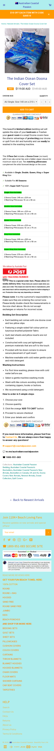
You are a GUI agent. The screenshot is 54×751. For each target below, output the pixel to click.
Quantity (44, 96)
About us (7, 725)
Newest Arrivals (13, 24)
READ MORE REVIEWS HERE (16, 575)
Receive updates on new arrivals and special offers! (24, 524)
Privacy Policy (9, 729)
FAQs (5, 716)
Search (6, 707)
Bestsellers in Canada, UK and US (24, 473)
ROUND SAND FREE (12, 606)
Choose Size (8, 96)
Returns (6, 720)
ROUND (6, 588)
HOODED (7, 597)
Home (3, 24)
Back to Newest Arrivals (28, 500)
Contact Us (11, 437)
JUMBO (6, 610)
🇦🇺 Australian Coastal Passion (27, 4)
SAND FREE (8, 601)
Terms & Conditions (12, 733)
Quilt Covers (17, 478)
